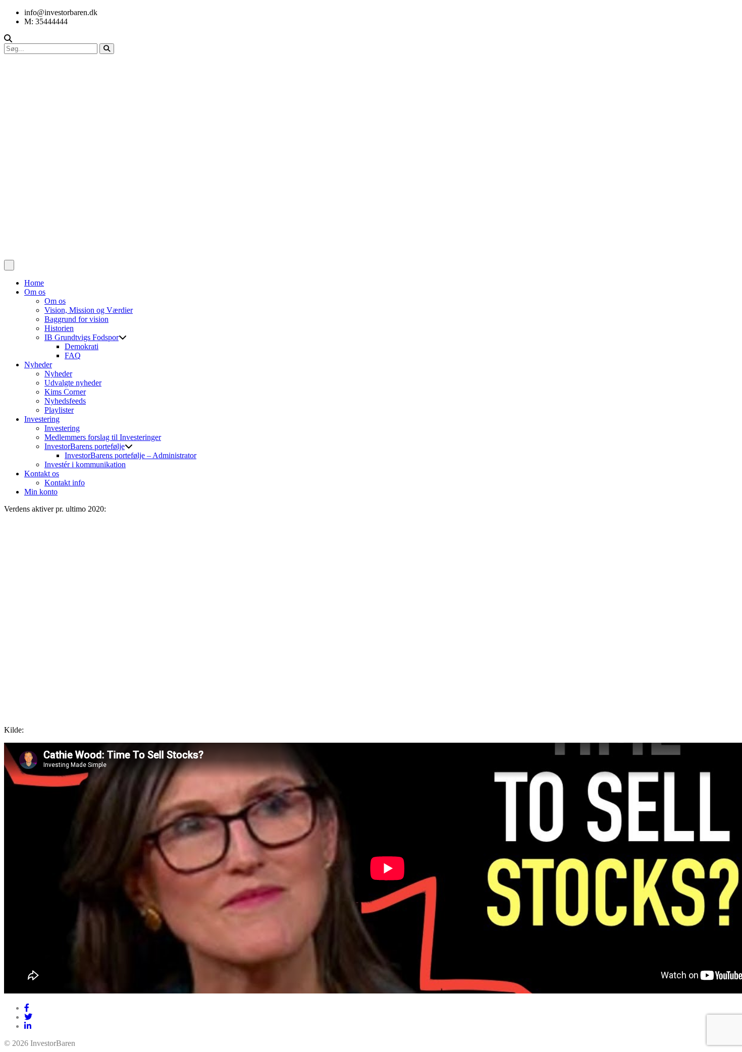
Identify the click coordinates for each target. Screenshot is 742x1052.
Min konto (41, 491)
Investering (42, 419)
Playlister (59, 410)
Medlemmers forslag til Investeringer (102, 437)
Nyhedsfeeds (65, 401)
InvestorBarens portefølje (84, 446)
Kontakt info (64, 482)
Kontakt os (41, 473)
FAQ (73, 355)
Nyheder (38, 364)
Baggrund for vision (76, 319)
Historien (59, 328)
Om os (34, 292)
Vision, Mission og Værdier (88, 310)
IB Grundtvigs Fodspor (81, 337)
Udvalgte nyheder (72, 382)
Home (34, 283)
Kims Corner (65, 391)
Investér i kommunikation (85, 464)
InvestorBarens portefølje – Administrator (130, 455)
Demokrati (81, 346)
